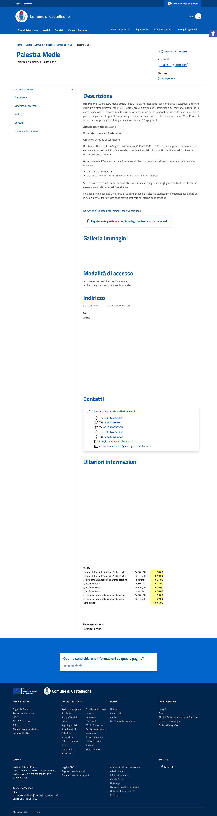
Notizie (113, 709)
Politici (16, 725)
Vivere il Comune (77, 30)
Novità (46, 30)
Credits (36, 812)
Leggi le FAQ (68, 767)
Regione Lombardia (24, 3)
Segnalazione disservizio (74, 771)
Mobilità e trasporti (95, 725)
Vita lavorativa (93, 749)
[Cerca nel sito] (198, 16)
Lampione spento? (163, 29)
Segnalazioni (142, 29)
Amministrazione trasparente (125, 767)
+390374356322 (113, 432)
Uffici (15, 717)
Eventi (162, 713)
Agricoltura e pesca (71, 709)
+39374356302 (112, 422)
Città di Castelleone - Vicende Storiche (178, 717)
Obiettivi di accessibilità (122, 791)
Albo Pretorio (116, 771)
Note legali (115, 783)
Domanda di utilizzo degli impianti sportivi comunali (112, 211)
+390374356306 (113, 427)
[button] (213, 33)
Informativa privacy (120, 775)
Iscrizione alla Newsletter (123, 721)
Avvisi (113, 717)
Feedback (115, 795)
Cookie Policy (116, 779)
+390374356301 (113, 418)
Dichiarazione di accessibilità (124, 787)
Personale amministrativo (26, 729)
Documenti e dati (21, 733)
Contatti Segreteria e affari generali (114, 411)
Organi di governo (22, 709)
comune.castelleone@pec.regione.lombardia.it (125, 446)
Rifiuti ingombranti (120, 29)
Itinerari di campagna (169, 721)
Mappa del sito (20, 812)
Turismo (90, 745)
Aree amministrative (23, 713)
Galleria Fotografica (168, 725)
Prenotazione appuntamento (76, 775)
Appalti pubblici (69, 725)
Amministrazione (28, 30)
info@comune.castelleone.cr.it (116, 441)
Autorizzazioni (69, 729)
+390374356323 (113, 437)
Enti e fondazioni (21, 721)
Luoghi (162, 709)
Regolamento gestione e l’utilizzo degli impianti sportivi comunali (129, 221)
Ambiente (66, 713)
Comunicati (116, 713)
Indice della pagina (23, 89)
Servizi (59, 30)
